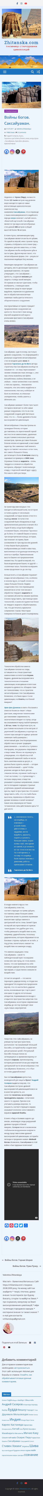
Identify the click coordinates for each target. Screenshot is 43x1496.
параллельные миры (9, 1455)
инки (27, 138)
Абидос (14, 1400)
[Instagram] (12, 150)
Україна (25, 1446)
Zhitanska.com (21, 42)
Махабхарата (8, 1433)
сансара (20, 1455)
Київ (21, 1429)
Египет (22, 138)
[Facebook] (7, 150)
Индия (15, 1419)
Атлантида (27, 1405)
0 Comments (21, 132)
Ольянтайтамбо (9, 1437)
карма (28, 1450)
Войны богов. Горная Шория (18, 1260)
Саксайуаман (9, 141)
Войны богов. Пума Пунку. (25, 1266)
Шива (33, 1446)
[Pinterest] (23, 150)
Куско (36, 138)
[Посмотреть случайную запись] (38, 72)
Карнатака (28, 1425)
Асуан (21, 136)
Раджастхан (35, 1438)
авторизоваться (22, 1368)
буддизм (16, 1450)
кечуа (32, 138)
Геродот (30, 1410)
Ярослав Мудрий (7, 1450)
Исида (23, 1420)
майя (33, 1450)
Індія (9, 1400)
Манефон (32, 1429)
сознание (31, 1455)
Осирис (21, 1437)
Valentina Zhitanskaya (23, 129)
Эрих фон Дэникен (22, 141)
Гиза (36, 1410)
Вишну (22, 1409)
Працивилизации (11, 111)
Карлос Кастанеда (12, 1424)
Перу (28, 1437)
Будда (12, 1409)
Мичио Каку (31, 1433)
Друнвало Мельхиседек (15, 1414)
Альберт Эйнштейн (26, 1400)
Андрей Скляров (12, 136)
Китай (15, 1428)
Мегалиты (19, 1433)
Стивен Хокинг (12, 1446)
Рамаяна (4, 1441)
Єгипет (4, 1400)
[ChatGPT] (18, 150)
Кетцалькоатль (7, 1429)
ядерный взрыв (9, 144)
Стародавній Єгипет (27, 1441)
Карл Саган (30, 1420)
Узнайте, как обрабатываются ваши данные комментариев (17, 1378)
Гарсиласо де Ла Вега (12, 138)
